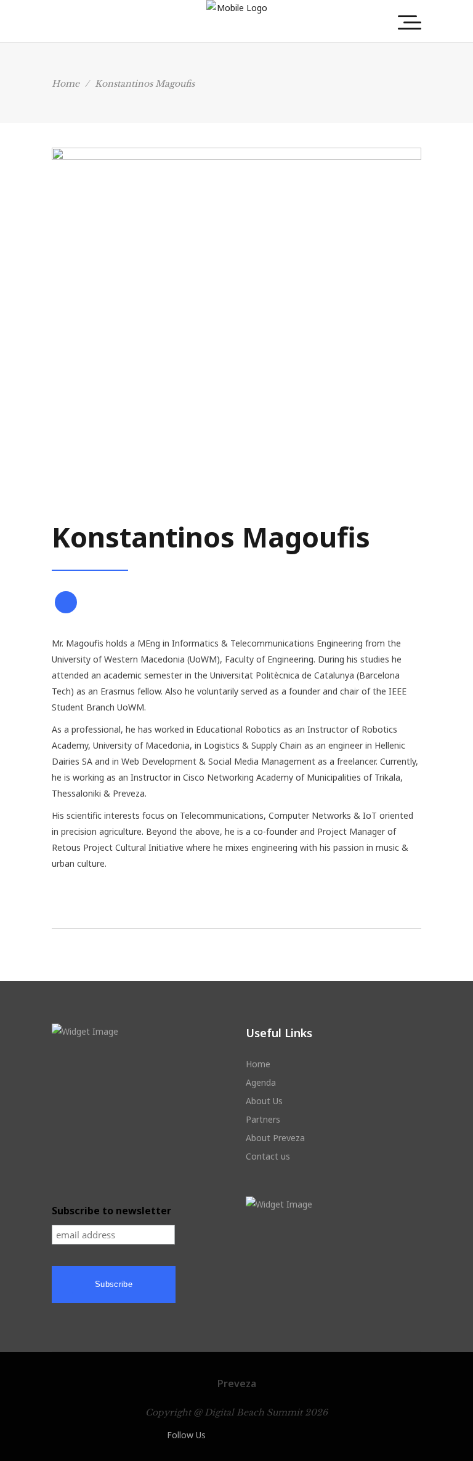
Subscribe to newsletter (111, 1210)
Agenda (261, 1082)
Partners (263, 1119)
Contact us (268, 1156)
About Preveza (275, 1138)
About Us (264, 1101)
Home (65, 83)
